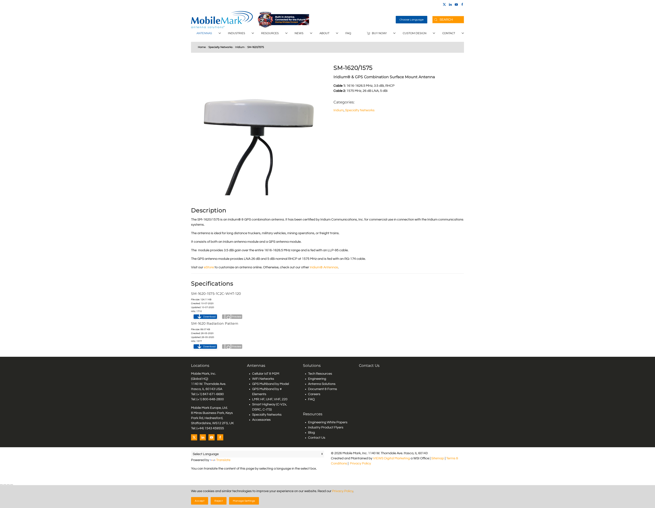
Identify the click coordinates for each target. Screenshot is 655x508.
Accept (199, 500)
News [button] (299, 33)
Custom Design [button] (414, 33)
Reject (218, 500)
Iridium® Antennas (324, 267)
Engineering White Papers (327, 422)
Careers (314, 394)
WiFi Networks (263, 378)
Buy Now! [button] (379, 33)
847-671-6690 (213, 394)
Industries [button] (236, 33)
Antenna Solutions (322, 384)
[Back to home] (222, 19)
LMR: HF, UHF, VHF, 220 (269, 399)
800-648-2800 (213, 399)
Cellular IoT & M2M (265, 373)
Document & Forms (322, 389)
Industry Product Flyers (325, 427)
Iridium (338, 110)
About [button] (324, 33)
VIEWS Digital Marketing (391, 458)
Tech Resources (320, 373)
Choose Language (411, 19)
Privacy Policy (360, 463)
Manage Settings (244, 500)
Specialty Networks (360, 110)
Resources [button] (270, 33)
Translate (223, 460)
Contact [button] (448, 33)
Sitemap (437, 458)
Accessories (261, 419)
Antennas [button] (204, 33)
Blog (311, 432)
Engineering (317, 378)
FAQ (348, 33)
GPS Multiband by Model (270, 384)
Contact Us (316, 437)
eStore (209, 267)
